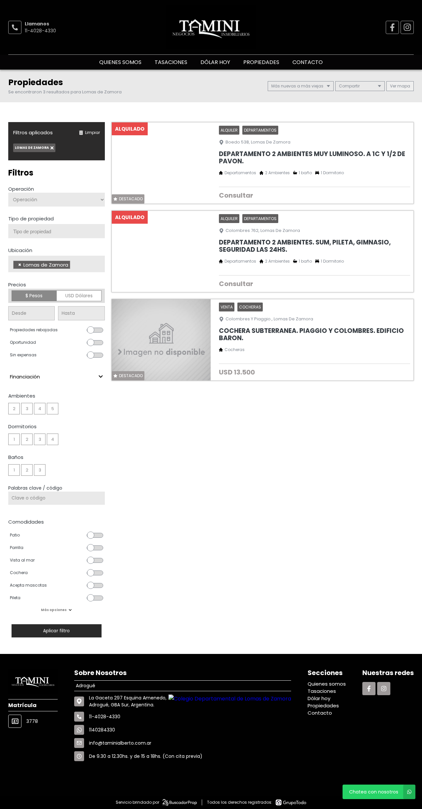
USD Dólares (79, 295)
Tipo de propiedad (31, 218)
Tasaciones (171, 62)
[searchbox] (59, 232)
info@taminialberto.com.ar (120, 743)
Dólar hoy (215, 62)
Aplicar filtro (56, 631)
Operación (21, 188)
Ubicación (20, 250)
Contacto (307, 62)
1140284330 (102, 730)
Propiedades (261, 62)
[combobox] (56, 231)
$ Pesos (34, 295)
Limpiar (92, 132)
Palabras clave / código (35, 488)
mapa (403, 86)
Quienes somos (120, 62)
